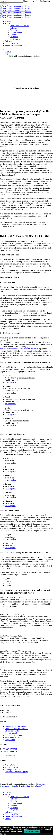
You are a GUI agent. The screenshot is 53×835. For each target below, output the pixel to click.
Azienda (8, 792)
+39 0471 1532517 (9, 749)
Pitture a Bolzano (11, 767)
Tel (1, 834)
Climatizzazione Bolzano (19, 797)
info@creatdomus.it (7, 755)
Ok (26, 831)
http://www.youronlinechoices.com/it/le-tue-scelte (19, 349)
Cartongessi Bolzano (13, 769)
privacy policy (10, 382)
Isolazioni (13, 799)
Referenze (9, 812)
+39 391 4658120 (10, 751)
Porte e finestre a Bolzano (15, 735)
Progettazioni (10, 740)
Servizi (7, 794)
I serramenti (14, 805)
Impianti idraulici (11, 733)
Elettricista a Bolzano (13, 731)
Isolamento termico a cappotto (16, 772)
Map (4, 834)
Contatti (8, 819)
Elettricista (14, 801)
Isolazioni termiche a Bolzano (16, 729)
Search (3, 4)
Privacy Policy (10, 765)
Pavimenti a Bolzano (13, 737)
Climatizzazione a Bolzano (15, 726)
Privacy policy (34, 831)
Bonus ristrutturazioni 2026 (15, 816)
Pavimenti (14, 808)
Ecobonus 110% (11, 814)
